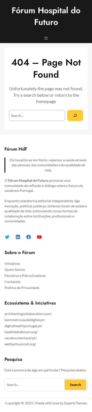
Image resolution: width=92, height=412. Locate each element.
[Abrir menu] (46, 38)
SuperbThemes (75, 403)
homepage (46, 101)
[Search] (75, 115)
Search (75, 384)
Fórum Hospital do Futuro (46, 16)
